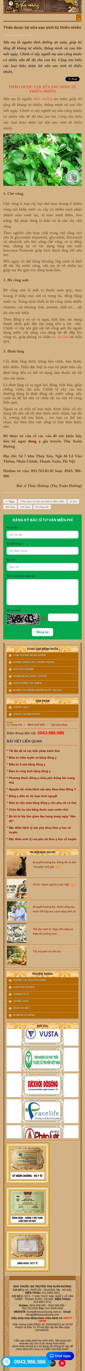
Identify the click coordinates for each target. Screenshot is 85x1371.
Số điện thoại (15, 543)
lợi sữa (73, 501)
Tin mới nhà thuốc (42, 852)
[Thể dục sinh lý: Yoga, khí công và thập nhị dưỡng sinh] (16, 933)
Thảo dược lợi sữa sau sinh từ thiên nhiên (42, 501)
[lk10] (27, 1163)
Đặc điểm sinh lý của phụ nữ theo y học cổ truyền (42, 839)
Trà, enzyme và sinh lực (47, 951)
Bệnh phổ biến (36, 724)
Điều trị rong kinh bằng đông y (30, 771)
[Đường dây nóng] (7, 1361)
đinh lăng (10, 507)
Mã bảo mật (13, 610)
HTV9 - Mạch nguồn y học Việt (51, 884)
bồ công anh (42, 507)
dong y (34, 441)
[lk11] (27, 1207)
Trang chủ (15, 724)
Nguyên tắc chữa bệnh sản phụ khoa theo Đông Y (42, 789)
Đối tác (42, 1025)
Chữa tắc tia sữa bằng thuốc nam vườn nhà (38, 809)
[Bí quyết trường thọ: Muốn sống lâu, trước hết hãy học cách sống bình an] (16, 910)
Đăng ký (42, 632)
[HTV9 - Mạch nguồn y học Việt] (16, 888)
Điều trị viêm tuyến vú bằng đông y (32, 757)
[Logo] (42, 5)
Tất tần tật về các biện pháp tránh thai (34, 751)
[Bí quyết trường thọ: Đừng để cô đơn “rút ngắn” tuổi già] (16, 866)
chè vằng (25, 507)
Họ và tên (13, 527)
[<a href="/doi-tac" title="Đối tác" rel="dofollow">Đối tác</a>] (42, 1030)
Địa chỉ (12, 559)
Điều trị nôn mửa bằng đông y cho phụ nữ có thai (42, 803)
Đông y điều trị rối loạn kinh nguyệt (33, 796)
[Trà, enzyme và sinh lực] (16, 955)
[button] (27, 619)
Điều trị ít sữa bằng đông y (27, 764)
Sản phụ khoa (59, 724)
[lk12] (27, 1250)
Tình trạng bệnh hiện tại (21, 576)
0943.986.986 (50, 732)
